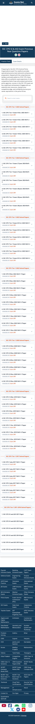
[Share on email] (23, 710)
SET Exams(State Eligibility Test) (17, 613)
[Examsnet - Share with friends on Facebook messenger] (18, 710)
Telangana (27, 653)
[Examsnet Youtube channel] (3, 706)
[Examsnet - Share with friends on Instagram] (30, 706)
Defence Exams (5, 576)
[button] (17, 114)
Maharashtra (28, 647)
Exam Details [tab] (17, 61)
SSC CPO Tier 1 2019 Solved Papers (17, 391)
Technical (4, 682)
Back (6, 43)
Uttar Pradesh (5, 656)
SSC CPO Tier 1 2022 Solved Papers (17, 268)
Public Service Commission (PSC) (16, 600)
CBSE (2, 638)
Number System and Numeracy (27, 628)
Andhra (14, 633)
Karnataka (27, 642)
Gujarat (14, 638)
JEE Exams (4, 587)
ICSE (2, 642)
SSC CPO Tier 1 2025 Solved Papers (17, 107)
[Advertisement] (17, 23)
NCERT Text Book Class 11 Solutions (5, 677)
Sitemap (23, 716)
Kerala (3, 647)
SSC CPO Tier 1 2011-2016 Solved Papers (17, 507)
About (26, 688)
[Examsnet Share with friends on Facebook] (10, 706)
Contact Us (4, 693)
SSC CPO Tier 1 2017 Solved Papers (17, 456)
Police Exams (5, 598)
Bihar (26, 633)
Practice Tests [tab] (5, 61)
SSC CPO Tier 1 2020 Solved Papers (17, 340)
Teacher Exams (5, 611)
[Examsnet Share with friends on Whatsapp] (23, 706)
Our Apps (15, 693)
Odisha (3, 653)
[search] (32, 2)
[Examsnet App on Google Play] (16, 706)
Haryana (26, 638)
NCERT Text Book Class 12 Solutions (16, 677)
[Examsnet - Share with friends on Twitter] (12, 710)
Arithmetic (15, 618)
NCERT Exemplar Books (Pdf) (4, 669)
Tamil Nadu (16, 653)
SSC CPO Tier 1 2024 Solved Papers (17, 158)
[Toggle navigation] (3, 3)
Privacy (26, 693)
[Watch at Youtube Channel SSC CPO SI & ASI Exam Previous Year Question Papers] (19, 55)
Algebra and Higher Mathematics (5, 620)
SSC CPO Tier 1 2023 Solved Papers (17, 217)
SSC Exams (4, 605)
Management (5, 688)
